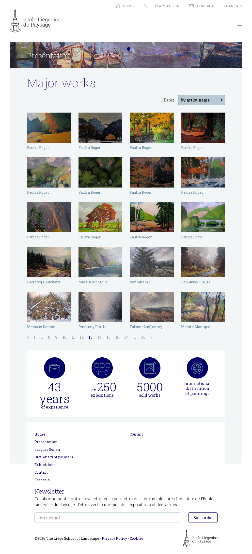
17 (126, 337)
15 (108, 337)
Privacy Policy (114, 538)
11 (73, 337)
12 (82, 337)
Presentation (46, 441)
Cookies (136, 538)
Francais (42, 480)
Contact (41, 472)
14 (99, 337)
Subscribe (202, 517)
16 (117, 337)
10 (64, 337)
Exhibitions (44, 464)
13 (91, 337)
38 (143, 337)
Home (39, 434)
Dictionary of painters (53, 457)
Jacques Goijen (47, 449)
